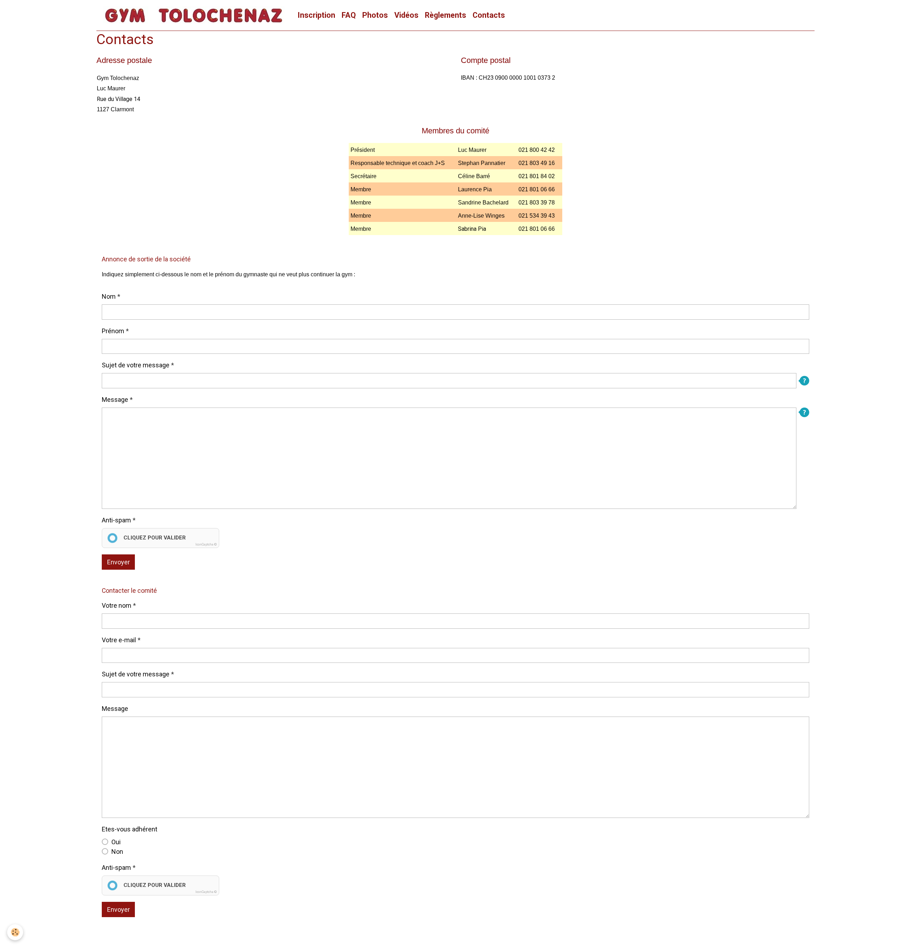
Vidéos (406, 15)
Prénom (113, 331)
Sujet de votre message (135, 365)
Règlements (445, 15)
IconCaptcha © (206, 544)
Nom (109, 296)
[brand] (195, 15)
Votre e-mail (119, 640)
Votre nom (116, 605)
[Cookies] (15, 932)
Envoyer (118, 562)
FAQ (349, 15)
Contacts (489, 15)
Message (115, 399)
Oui (116, 842)
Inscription (316, 15)
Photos (375, 15)
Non (117, 851)
